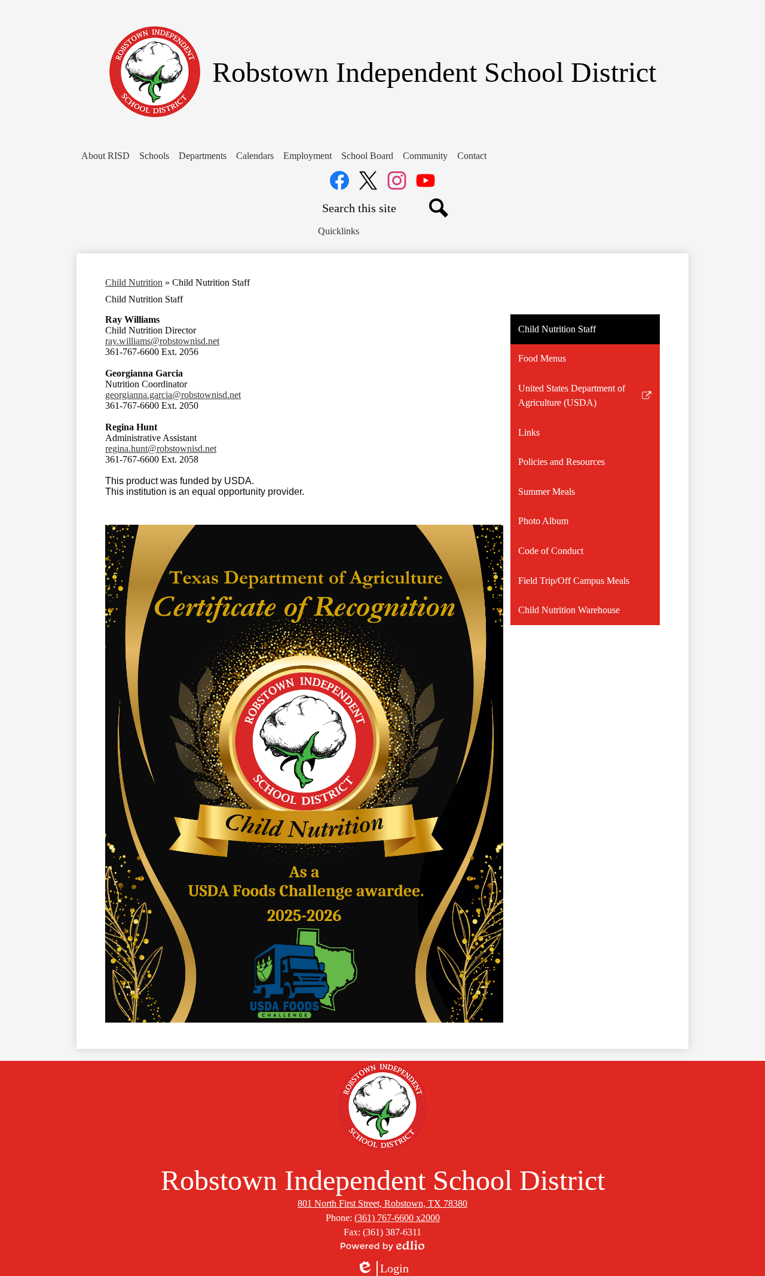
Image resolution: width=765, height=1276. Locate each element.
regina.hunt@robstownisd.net (160, 448)
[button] (105, 156)
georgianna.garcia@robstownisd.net (173, 395)
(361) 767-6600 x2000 (397, 1218)
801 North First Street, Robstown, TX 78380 (382, 1203)
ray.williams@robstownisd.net (162, 341)
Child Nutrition (134, 282)
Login (382, 1269)
